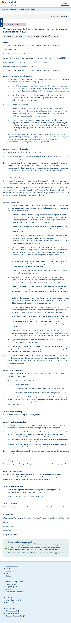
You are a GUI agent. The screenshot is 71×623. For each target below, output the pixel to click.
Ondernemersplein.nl (13, 613)
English (8, 571)
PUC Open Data (11, 603)
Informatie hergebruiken (14, 582)
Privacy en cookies (12, 584)
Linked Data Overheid (13, 600)
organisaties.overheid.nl (51, 549)
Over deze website (12, 566)
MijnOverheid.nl (11, 608)
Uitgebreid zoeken (24, 9)
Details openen (1, 22)
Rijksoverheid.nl (11, 611)
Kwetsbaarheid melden (14, 592)
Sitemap (9, 589)
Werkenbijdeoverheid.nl (14, 616)
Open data (9, 598)
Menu (66, 3)
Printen (63, 16)
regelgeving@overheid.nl (56, 553)
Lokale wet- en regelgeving (9, 9)
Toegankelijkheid (12, 587)
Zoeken (8, 576)
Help (7, 573)
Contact (8, 568)
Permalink (53, 16)
